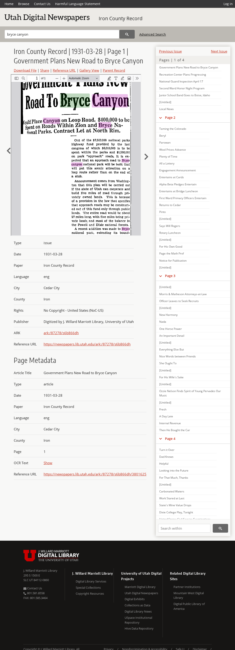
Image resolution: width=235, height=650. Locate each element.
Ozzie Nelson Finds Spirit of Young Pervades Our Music (190, 393)
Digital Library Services (91, 581)
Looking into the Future (173, 470)
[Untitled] (165, 102)
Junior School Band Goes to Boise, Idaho (184, 95)
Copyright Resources (90, 593)
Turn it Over (166, 450)
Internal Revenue (170, 423)
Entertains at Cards (171, 177)
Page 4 (170, 438)
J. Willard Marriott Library (40, 570)
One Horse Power (170, 329)
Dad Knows (166, 457)
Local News (166, 109)
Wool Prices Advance (172, 150)
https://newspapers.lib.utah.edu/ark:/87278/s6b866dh (87, 344)
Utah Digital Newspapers (141, 593)
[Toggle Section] (160, 118)
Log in (228, 4)
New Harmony (168, 315)
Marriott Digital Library (140, 587)
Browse (23, 4)
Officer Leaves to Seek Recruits (179, 301)
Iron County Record (121, 18)
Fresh (162, 409)
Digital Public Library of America (189, 606)
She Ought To (167, 363)
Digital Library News (138, 611)
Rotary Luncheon (170, 233)
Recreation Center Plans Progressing (182, 74)
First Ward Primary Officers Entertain (182, 198)
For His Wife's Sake (171, 377)
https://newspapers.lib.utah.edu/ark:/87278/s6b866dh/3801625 (95, 474)
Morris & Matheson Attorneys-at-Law (183, 294)
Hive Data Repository (139, 628)
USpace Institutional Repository (138, 620)
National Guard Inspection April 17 (181, 81)
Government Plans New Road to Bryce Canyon (188, 67)
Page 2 (170, 117)
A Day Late (166, 416)
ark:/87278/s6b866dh (61, 333)
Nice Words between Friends (177, 356)
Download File (25, 70)
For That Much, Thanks (173, 478)
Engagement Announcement (177, 170)
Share (44, 70)
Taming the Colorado (172, 129)
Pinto (162, 212)
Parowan (165, 142)
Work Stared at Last (171, 498)
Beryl (162, 136)
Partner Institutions (186, 587)
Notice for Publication (173, 261)
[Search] (127, 34)
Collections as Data (137, 605)
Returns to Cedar (170, 205)
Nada (162, 322)
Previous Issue (170, 51)
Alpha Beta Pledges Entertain (177, 184)
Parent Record (114, 70)
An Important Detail (171, 336)
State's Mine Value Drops (175, 505)
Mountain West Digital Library (188, 595)
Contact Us (42, 4)
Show (48, 463)
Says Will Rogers (169, 226)
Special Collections (88, 587)
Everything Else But (171, 349)
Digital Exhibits (135, 599)
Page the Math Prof (171, 253)
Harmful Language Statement (77, 4)
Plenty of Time (168, 156)
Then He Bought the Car (174, 430)
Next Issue (219, 51)
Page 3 (170, 276)
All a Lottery (166, 163)
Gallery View (89, 70)
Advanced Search (152, 34)
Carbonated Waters (171, 491)
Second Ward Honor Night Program (181, 88)
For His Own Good (170, 247)
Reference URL (64, 70)
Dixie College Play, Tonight (176, 512)
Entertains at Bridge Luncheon (178, 191)
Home (9, 4)
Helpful (163, 464)
